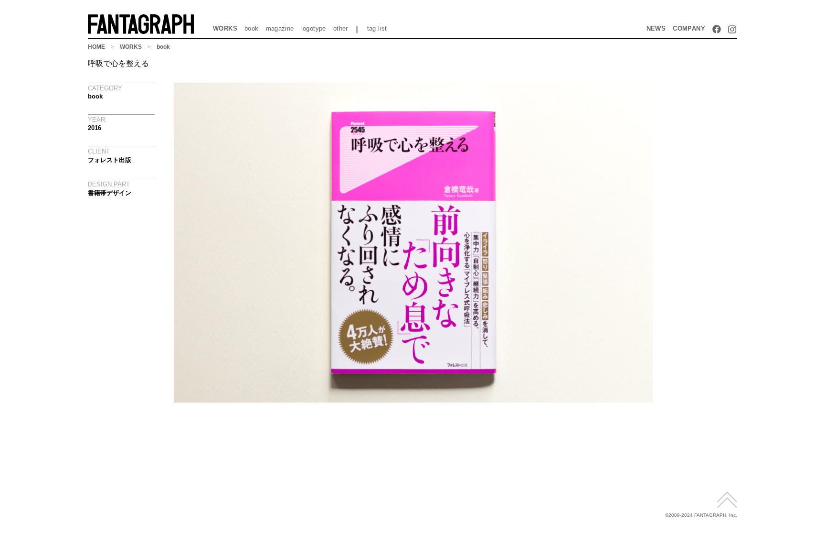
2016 (94, 127)
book (251, 28)
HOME (96, 47)
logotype (313, 28)
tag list (377, 28)
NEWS (656, 28)
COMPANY (689, 28)
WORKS (225, 28)
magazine (280, 28)
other (340, 28)
